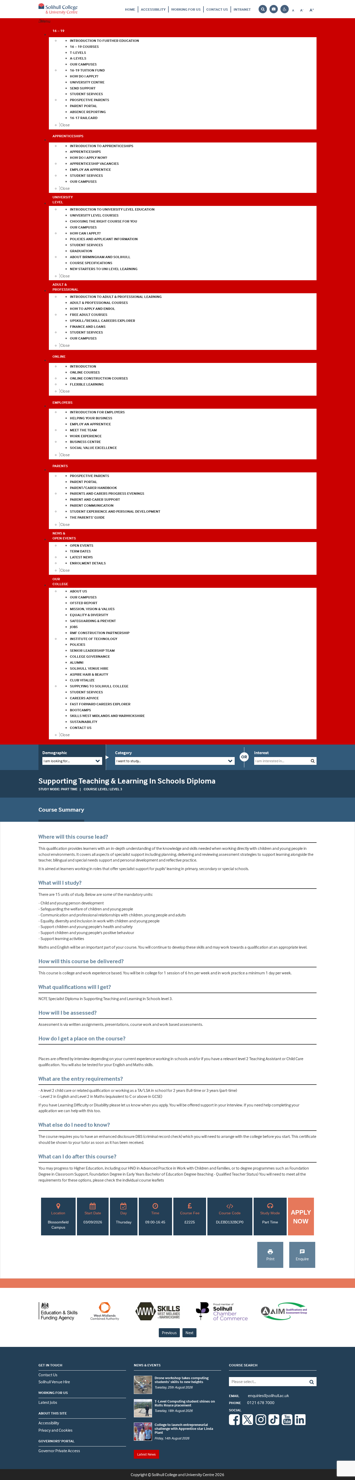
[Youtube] (287, 1423)
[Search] (308, 1381)
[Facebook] (234, 1423)
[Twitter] (247, 1423)
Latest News (146, 1454)
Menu (45, 21)
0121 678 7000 (251, 1402)
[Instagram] (260, 1423)
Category (123, 752)
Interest (261, 752)
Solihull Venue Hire (54, 1381)
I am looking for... (57, 761)
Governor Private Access (59, 1450)
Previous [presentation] (169, 1332)
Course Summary (61, 809)
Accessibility (153, 9)
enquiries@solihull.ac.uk (259, 1395)
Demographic (54, 752)
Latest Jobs (47, 1402)
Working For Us (186, 9)
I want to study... (128, 761)
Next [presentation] (189, 1332)
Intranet (242, 9)
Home (130, 9)
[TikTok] (273, 1423)
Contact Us (217, 9)
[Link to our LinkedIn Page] (300, 1423)
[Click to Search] (312, 761)
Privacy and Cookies (55, 1430)
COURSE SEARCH (243, 1365)
